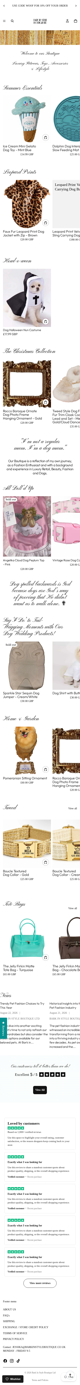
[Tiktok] (18, 1361)
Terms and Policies (40, 1380)
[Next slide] (76, 6)
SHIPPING (9, 1321)
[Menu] (4, 21)
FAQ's (6, 1315)
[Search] (12, 21)
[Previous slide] (4, 6)
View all (72, 808)
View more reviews (40, 1283)
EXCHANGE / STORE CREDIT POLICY (25, 1327)
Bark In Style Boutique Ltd (44, 1372)
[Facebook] (5, 1361)
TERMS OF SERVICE (15, 1333)
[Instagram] (11, 1361)
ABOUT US (9, 1309)
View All (40, 1090)
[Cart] (75, 21)
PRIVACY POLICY (13, 1339)
